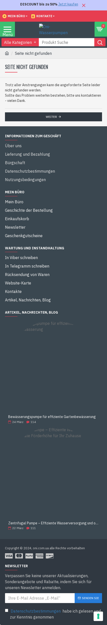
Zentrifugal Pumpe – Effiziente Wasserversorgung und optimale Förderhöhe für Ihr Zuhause (53, 523)
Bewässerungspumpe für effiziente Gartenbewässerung (52, 417)
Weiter (51, 117)
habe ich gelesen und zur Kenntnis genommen (55, 614)
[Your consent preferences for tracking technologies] (98, 616)
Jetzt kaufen (68, 4)
